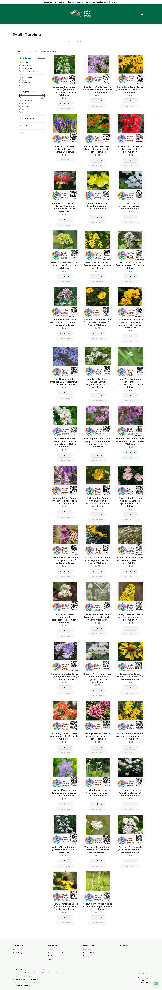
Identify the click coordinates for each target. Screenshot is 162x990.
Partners (51, 959)
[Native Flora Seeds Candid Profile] (143, 978)
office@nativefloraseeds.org (51, 973)
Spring (25, 104)
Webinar (16, 950)
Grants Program (19, 953)
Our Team (51, 956)
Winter (25, 112)
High (24, 86)
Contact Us (52, 950)
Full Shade (27, 71)
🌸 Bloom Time (25, 100)
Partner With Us (89, 953)
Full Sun (26, 66)
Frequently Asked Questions (59, 953)
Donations (87, 956)
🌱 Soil (22, 132)
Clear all (41, 58)
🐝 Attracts (24, 125)
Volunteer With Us (90, 950)
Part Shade (28, 68)
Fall (24, 109)
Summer (26, 107)
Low (24, 80)
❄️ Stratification (26, 118)
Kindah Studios (26, 985)
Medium (25, 83)
